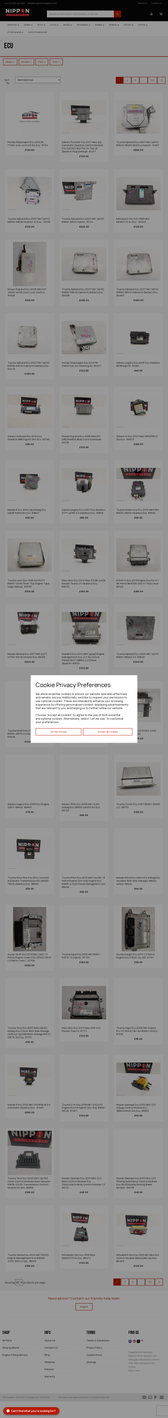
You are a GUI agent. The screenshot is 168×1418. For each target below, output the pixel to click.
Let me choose (58, 731)
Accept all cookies (108, 731)
